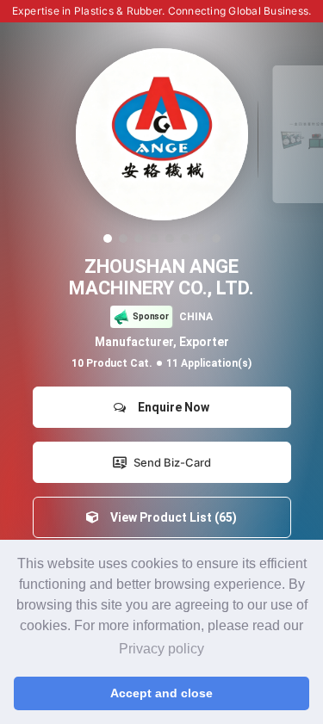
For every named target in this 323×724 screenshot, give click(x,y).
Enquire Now (171, 407)
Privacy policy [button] (161, 648)
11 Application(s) (209, 363)
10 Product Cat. (111, 363)
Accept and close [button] (161, 693)
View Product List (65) (171, 517)
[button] (107, 238)
